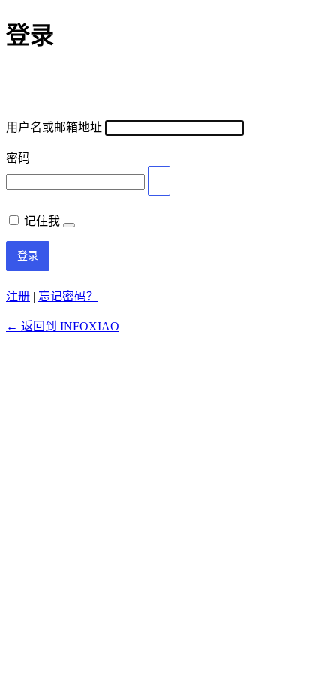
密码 (18, 158)
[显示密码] (159, 181)
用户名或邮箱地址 (54, 127)
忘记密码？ (68, 296)
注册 (18, 296)
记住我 (42, 221)
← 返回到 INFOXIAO (62, 326)
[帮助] (69, 225)
